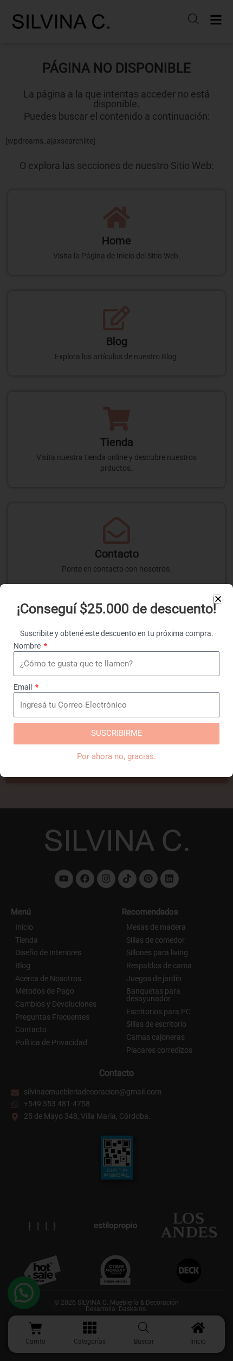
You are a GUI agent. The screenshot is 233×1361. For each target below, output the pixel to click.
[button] (218, 599)
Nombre (28, 645)
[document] (116, 680)
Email (24, 687)
